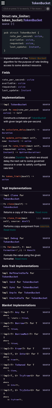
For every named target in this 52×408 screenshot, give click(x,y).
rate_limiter (20, 16)
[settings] (48, 8)
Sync (12, 287)
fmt (9, 247)
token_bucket (12, 20)
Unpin (13, 292)
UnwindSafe (16, 298)
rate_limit (19, 146)
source (5, 23)
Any (17, 312)
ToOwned (20, 364)
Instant (34, 46)
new (15, 109)
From (18, 348)
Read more (41, 212)
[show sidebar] (3, 3)
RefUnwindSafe (18, 273)
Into (22, 353)
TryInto (24, 390)
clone (10, 204)
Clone (14, 195)
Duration (7, 132)
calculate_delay (16, 129)
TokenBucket (41, 3)
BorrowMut (21, 333)
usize (38, 36)
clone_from (14, 218)
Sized (25, 318)
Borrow (19, 323)
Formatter (9, 250)
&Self (25, 221)
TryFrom (24, 375)
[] (12, 24)
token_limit (13, 176)
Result (31, 250)
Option (23, 152)
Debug (14, 238)
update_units (14, 137)
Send (12, 281)
